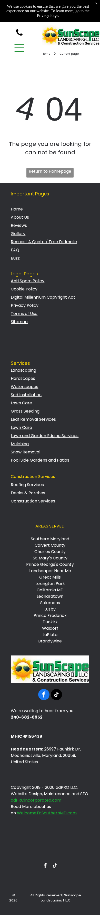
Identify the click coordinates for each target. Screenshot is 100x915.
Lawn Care (21, 403)
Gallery (18, 234)
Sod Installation (26, 395)
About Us (20, 217)
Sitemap (19, 322)
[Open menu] (19, 48)
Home (17, 209)
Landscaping (23, 370)
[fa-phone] (19, 35)
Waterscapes (24, 387)
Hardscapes (23, 378)
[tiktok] (56, 695)
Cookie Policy (24, 289)
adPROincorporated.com (36, 800)
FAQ (15, 250)
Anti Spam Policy (27, 281)
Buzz (15, 258)
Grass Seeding (25, 411)
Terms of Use (24, 313)
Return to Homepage (50, 171)
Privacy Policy (24, 305)
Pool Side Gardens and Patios (40, 460)
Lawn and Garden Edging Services (44, 436)
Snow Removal (25, 452)
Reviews (19, 225)
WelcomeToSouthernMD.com (47, 813)
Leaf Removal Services (33, 419)
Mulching (20, 444)
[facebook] (43, 695)
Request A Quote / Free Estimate (44, 242)
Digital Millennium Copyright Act (43, 297)
